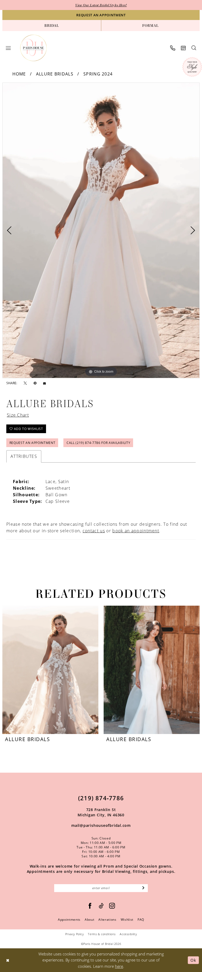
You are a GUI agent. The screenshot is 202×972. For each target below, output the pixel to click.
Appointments (69, 919)
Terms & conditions (101, 934)
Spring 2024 (98, 74)
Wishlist (127, 919)
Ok (193, 960)
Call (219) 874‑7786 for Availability (98, 443)
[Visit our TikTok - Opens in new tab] (101, 906)
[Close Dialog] (7, 960)
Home (19, 74)
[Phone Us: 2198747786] (172, 47)
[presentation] (50, 670)
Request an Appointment (32, 443)
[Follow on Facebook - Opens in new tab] (90, 906)
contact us (94, 531)
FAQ (141, 919)
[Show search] (194, 47)
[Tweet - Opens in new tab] (25, 383)
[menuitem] (51, 25)
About (89, 919)
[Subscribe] (143, 888)
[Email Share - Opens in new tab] (44, 383)
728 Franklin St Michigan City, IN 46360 (101, 812)
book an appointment (135, 531)
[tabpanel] (101, 230)
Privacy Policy (74, 934)
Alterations (107, 919)
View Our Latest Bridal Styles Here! (101, 5)
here (119, 966)
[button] (8, 47)
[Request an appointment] (183, 47)
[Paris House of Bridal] (33, 48)
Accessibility (128, 934)
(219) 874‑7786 (101, 798)
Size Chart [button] (18, 415)
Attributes (24, 456)
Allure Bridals (54, 74)
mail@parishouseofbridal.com (101, 825)
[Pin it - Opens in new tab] (35, 383)
